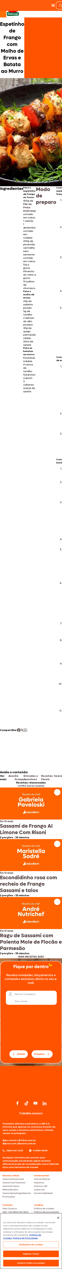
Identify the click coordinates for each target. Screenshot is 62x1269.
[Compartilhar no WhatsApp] (25, 730)
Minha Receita (10, 1189)
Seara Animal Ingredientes (17, 1193)
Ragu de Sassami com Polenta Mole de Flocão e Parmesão (31, 942)
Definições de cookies (31, 1244)
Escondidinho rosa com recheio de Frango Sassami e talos (28, 884)
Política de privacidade (46, 1212)
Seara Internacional (13, 1179)
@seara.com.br (27, 1143)
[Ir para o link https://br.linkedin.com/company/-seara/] (44, 1103)
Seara (58, 776)
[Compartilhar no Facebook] (19, 730)
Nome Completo (25, 994)
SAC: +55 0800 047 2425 (15, 1212)
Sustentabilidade (43, 1193)
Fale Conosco (10, 1208)
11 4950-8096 (40, 1150)
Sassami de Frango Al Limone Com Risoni (26, 829)
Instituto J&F (40, 1186)
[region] (31, 1241)
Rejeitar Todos (31, 1254)
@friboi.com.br (27, 1140)
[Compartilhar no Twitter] (22, 730)
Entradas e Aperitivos (31, 777)
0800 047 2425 (14, 1150)
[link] (31, 813)
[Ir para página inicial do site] (31, 1093)
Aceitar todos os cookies (31, 1263)
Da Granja (19, 777)
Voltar (21, 1054)
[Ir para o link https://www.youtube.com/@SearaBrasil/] (35, 1103)
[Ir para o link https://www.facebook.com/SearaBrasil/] (17, 1103)
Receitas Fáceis (47, 777)
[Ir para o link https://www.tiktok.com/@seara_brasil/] (26, 1103)
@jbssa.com (10, 1143)
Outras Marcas (42, 1179)
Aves (11, 776)
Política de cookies (44, 1208)
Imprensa (39, 1182)
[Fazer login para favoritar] (57, 792)
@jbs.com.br (10, 1140)
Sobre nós (39, 1189)
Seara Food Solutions (14, 1182)
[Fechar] (58, 1217)
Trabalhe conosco (31, 1113)
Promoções (9, 1196)
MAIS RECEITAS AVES (31, 956)
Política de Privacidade (25, 1238)
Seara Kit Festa (11, 1186)
